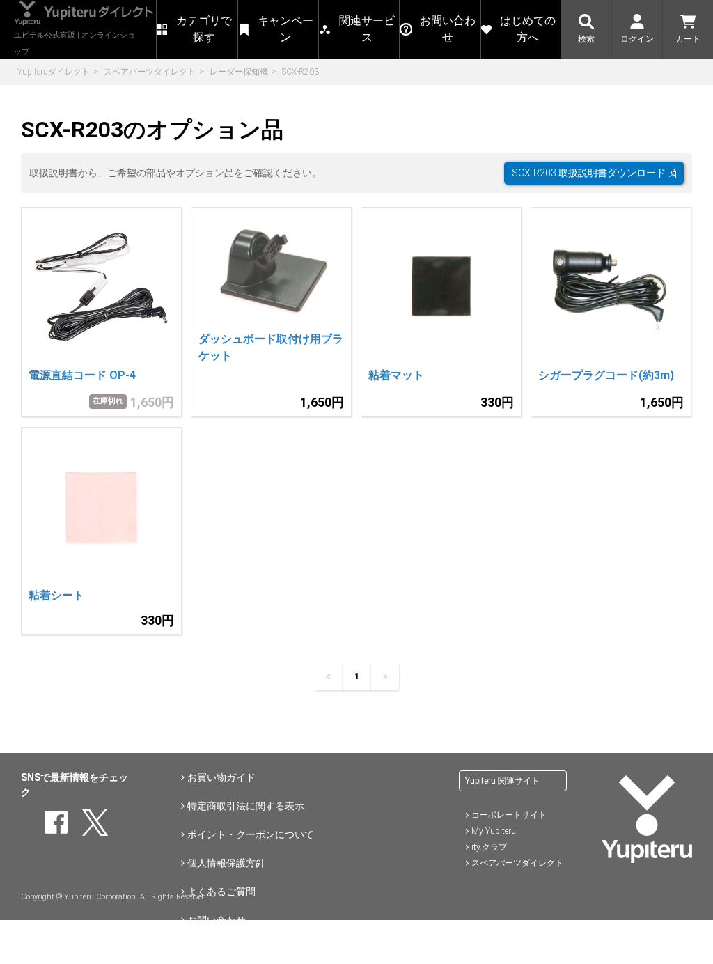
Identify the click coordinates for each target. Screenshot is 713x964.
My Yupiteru (493, 831)
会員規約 (206, 948)
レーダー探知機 (239, 72)
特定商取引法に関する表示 (245, 805)
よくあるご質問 (221, 891)
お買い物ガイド (221, 777)
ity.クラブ (489, 847)
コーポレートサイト (509, 815)
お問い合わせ (216, 920)
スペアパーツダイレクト (150, 72)
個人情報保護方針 (226, 863)
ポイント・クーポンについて (250, 834)
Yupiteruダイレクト (53, 72)
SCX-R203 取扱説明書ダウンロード (590, 172)
